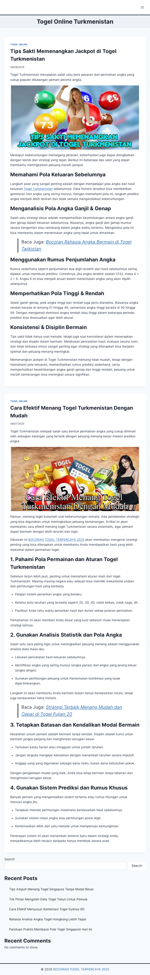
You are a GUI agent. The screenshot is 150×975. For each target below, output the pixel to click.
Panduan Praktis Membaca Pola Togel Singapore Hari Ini (50, 929)
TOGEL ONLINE (18, 44)
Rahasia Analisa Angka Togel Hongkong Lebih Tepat (47, 919)
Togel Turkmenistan (38, 189)
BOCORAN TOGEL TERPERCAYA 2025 (56, 539)
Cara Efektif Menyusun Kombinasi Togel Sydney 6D (47, 909)
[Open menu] (142, 7)
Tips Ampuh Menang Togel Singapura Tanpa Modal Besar (51, 889)
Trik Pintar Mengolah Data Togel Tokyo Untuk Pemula (48, 899)
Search (9, 859)
